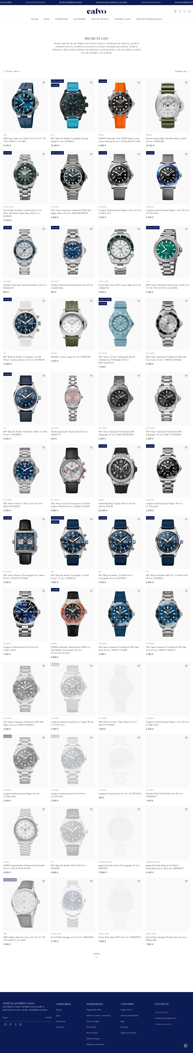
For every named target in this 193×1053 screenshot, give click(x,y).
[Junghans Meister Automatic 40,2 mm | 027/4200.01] (120, 976)
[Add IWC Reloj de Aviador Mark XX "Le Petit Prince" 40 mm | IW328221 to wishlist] (186, 519)
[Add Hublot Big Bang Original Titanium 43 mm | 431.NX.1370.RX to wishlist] (138, 447)
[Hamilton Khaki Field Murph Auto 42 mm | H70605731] (167, 761)
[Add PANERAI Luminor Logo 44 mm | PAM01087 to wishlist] (91, 300)
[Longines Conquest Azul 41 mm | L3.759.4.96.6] (120, 761)
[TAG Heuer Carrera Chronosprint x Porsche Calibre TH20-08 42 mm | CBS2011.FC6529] (72, 470)
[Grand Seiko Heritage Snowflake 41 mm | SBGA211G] (25, 976)
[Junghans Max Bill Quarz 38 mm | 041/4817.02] (72, 976)
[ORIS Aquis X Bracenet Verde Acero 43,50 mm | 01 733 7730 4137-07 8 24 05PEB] (167, 252)
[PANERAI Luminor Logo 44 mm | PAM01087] (72, 324)
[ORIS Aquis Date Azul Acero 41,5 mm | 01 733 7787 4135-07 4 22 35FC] (25, 105)
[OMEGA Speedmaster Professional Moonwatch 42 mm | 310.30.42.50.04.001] (25, 832)
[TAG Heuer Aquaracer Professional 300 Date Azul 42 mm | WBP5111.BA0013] (167, 614)
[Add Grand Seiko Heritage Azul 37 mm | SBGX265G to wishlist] (91, 881)
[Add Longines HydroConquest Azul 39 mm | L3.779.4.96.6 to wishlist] (91, 737)
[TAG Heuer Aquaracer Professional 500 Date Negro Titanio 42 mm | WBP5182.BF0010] (72, 177)
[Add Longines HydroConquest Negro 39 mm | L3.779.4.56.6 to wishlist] (186, 447)
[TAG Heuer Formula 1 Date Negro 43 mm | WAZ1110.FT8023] (120, 689)
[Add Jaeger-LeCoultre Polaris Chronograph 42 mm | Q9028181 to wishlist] (138, 809)
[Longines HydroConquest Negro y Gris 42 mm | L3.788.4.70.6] (120, 177)
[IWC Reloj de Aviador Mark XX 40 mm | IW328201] (72, 832)
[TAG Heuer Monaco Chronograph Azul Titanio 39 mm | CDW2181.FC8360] (25, 542)
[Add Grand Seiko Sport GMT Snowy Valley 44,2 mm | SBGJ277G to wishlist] (138, 229)
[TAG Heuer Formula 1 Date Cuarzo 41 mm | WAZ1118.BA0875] (25, 470)
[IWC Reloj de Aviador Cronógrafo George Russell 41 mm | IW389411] (72, 105)
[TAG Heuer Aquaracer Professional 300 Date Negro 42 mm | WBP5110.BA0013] (25, 689)
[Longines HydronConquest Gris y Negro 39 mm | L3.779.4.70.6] (72, 689)
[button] (34, 18)
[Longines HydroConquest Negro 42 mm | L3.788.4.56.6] (25, 761)
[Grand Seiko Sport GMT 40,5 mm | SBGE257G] (120, 904)
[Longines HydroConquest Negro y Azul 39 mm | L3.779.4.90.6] (167, 177)
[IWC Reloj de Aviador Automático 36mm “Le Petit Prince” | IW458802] (25, 399)
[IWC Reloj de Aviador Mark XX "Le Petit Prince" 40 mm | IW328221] (167, 542)
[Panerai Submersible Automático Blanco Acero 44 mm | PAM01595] (167, 105)
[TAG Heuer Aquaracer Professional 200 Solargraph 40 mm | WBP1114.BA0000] (167, 399)
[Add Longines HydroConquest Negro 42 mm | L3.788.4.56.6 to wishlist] (43, 737)
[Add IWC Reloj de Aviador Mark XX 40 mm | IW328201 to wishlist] (91, 809)
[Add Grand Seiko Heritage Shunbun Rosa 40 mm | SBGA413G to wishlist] (186, 881)
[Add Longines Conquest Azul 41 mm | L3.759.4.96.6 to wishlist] (138, 737)
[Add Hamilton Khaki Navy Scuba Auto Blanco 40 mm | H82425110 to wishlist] (43, 229)
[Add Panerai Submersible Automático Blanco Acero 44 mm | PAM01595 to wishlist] (186, 82)
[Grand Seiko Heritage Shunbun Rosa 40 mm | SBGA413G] (167, 904)
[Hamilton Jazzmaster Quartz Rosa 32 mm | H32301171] (72, 399)
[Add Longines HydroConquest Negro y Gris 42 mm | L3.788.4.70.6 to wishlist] (138, 154)
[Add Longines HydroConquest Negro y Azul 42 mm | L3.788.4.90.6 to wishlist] (186, 665)
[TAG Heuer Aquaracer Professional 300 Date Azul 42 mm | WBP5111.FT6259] (120, 614)
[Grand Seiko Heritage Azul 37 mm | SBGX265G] (72, 904)
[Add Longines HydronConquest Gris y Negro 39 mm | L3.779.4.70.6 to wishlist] (91, 665)
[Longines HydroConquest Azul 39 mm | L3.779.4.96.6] (72, 761)
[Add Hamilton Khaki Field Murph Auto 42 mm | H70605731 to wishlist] (186, 737)
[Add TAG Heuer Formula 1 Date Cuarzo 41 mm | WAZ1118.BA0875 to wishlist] (43, 447)
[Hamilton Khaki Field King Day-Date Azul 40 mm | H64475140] (72, 252)
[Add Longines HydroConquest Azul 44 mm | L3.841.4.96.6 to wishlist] (43, 591)
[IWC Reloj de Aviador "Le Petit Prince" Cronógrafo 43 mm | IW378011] (120, 542)
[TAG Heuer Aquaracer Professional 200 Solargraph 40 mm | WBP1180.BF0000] (120, 399)
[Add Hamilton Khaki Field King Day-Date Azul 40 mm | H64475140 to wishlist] (91, 229)
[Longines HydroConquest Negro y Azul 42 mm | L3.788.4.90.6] (167, 689)
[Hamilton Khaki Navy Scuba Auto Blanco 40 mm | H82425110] (25, 252)
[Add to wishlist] (43, 953)
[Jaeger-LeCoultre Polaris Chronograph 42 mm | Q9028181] (120, 832)
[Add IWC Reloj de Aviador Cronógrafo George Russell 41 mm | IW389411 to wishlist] (91, 82)
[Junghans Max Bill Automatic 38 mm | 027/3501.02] (167, 976)
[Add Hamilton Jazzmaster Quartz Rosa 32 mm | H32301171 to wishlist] (91, 375)
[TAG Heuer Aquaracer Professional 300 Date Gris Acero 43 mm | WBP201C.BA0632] (167, 324)
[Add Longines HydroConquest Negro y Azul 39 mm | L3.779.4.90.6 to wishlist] (186, 154)
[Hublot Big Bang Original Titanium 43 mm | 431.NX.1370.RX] (120, 470)
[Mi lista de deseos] (184, 11)
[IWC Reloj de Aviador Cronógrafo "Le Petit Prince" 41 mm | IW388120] (72, 542)
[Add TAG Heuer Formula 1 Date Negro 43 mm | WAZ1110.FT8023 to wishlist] (138, 665)
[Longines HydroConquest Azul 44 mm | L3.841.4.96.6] (25, 614)
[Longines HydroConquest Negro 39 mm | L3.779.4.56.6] (167, 470)
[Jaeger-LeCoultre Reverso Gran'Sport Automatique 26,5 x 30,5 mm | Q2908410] (167, 832)
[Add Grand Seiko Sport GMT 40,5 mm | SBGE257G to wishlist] (138, 881)
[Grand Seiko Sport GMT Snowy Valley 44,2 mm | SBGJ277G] (120, 252)
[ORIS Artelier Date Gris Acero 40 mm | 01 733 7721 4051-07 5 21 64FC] (25, 904)
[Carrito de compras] (189, 11)
